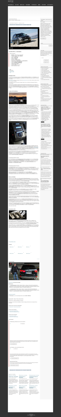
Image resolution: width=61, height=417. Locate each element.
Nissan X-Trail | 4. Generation (22, 387)
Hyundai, (24, 24)
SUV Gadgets (43, 38)
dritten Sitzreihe (36, 147)
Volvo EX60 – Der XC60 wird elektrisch (46, 142)
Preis (10, 72)
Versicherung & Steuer (14, 365)
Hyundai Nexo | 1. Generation (12, 387)
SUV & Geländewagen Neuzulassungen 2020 (45, 181)
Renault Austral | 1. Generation (32, 387)
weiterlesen (42, 139)
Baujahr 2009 (29, 24)
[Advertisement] (30, 12)
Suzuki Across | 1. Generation (22, 377)
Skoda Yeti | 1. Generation (13, 376)
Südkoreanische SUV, (19, 24)
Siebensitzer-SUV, (12, 24)
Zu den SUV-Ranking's (14, 358)
